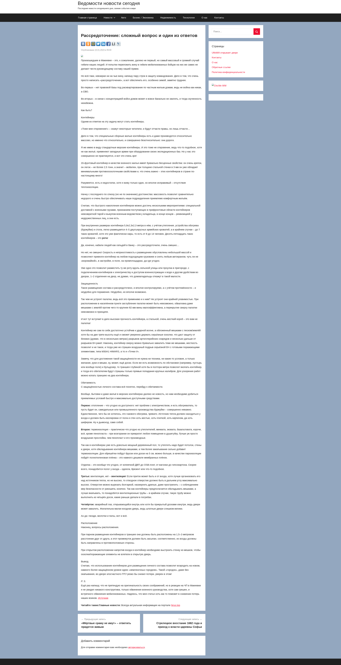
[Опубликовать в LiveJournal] (118, 44)
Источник (103, 598)
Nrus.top (175, 605)
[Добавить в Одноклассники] (88, 44)
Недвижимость (168, 17)
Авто (123, 17)
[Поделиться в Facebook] (108, 44)
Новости (108, 17)
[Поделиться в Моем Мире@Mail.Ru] (93, 44)
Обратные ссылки (221, 67)
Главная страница (87, 17)
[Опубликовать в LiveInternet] (113, 44)
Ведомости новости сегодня (109, 3)
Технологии (189, 17)
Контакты (219, 17)
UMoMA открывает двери (225, 52)
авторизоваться (136, 647)
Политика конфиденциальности (228, 72)
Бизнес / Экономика (143, 17)
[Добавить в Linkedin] (103, 44)
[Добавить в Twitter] (98, 44)
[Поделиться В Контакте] (83, 44)
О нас (205, 17)
